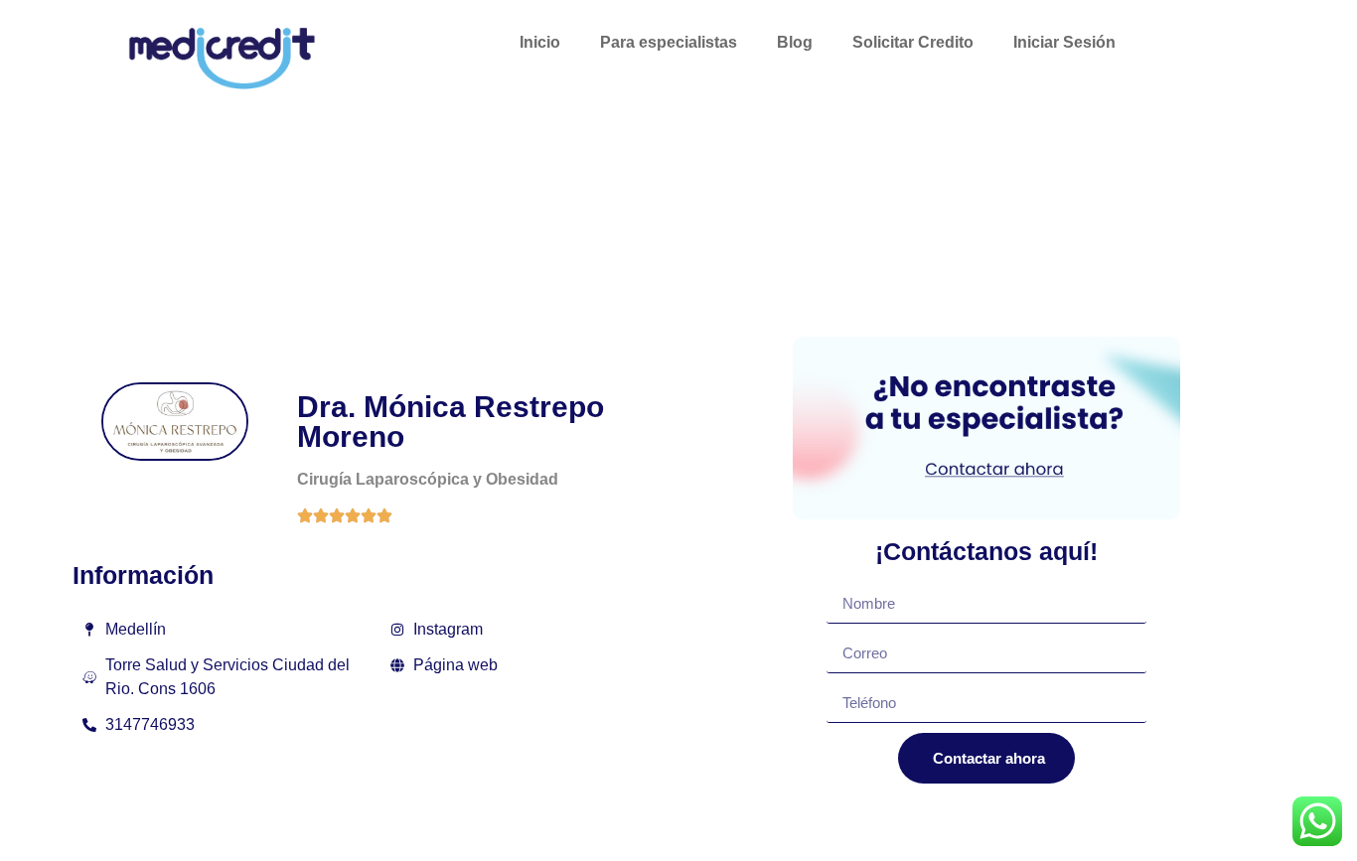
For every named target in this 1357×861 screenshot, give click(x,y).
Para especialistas (668, 42)
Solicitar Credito (913, 42)
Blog (795, 42)
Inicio (540, 42)
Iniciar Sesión (1064, 42)
